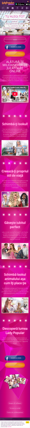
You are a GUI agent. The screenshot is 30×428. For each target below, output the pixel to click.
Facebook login (16, 47)
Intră (15, 40)
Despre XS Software (15, 403)
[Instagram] (7, 8)
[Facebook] (3, 8)
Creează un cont (15, 54)
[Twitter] (22, 8)
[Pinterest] (17, 8)
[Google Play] (20, 4)
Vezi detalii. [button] (10, 426)
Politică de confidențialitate (15, 412)
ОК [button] (27, 422)
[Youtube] (12, 8)
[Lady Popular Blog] (27, 8)
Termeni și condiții (15, 408)
